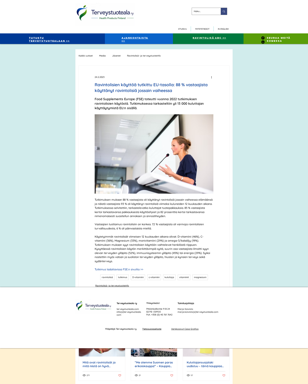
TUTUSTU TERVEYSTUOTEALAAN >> (49, 39)
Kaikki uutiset (86, 55)
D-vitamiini (138, 277)
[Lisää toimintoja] (211, 77)
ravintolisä (107, 277)
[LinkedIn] (263, 42)
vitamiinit (184, 277)
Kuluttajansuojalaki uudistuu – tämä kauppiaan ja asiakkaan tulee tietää (205, 364)
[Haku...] (224, 11)
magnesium (200, 277)
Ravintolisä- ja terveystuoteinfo (144, 55)
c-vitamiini (154, 277)
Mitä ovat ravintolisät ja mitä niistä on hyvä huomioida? (99, 364)
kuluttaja (169, 277)
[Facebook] (263, 37)
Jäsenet (116, 55)
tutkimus (122, 277)
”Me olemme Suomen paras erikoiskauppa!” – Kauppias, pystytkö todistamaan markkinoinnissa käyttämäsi (154, 364)
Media (102, 55)
